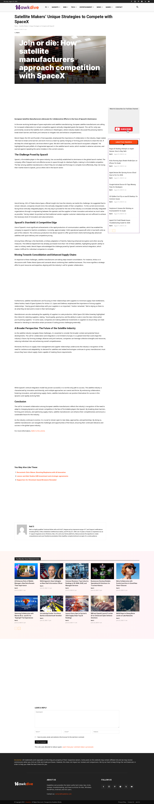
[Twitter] (145, 1)
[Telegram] (141, 1)
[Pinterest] (138, 1)
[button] (137, 7)
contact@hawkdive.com (63, 794)
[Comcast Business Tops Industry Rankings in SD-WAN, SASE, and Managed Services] (77, 571)
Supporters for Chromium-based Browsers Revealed (36, 480)
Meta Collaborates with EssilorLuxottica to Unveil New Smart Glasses (126, 583)
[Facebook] (131, 1)
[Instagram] (135, 1)
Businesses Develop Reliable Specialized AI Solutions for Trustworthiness (100, 583)
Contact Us (131, 802)
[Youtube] (148, 1)
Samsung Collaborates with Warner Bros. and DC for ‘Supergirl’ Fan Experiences (24, 616)
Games (108, 7)
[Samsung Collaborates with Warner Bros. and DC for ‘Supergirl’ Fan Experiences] (26, 604)
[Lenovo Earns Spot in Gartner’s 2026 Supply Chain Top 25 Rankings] (77, 604)
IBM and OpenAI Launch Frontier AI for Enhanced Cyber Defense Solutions (102, 616)
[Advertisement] (60, 102)
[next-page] (114, 230)
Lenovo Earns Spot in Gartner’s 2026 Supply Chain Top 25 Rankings (76, 616)
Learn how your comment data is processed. (78, 747)
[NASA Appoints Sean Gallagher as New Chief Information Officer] (51, 571)
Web (64, 7)
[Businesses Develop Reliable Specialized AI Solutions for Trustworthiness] (102, 571)
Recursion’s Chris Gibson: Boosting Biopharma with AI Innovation (41, 472)
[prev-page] (110, 230)
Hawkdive (28, 802)
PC (46, 7)
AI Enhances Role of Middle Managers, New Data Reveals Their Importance (24, 583)
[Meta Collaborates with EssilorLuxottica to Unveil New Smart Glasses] (127, 571)
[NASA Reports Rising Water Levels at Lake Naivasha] (127, 604)
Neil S (17, 32)
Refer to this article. (38, 431)
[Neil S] (22, 531)
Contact (119, 7)
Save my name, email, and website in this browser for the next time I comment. (60, 737)
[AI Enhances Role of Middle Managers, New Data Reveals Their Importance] (26, 571)
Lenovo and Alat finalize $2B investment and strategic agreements (42, 476)
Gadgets (55, 7)
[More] (98, 545)
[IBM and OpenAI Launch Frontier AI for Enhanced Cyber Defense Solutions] (102, 604)
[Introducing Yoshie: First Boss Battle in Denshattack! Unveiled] (51, 604)
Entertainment (86, 7)
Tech (73, 7)
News (99, 7)
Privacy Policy (122, 802)
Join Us (138, 802)
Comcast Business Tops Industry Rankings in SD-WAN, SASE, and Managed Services (76, 583)
